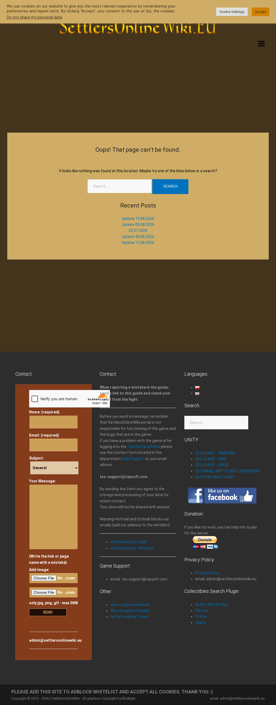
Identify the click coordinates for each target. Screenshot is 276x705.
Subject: (36, 458)
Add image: (39, 570)
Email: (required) (44, 435)
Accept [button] (260, 12)
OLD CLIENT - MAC (210, 459)
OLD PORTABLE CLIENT (215, 477)
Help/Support (133, 459)
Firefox (201, 616)
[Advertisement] (138, 84)
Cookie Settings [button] (231, 12)
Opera (200, 622)
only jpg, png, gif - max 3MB (53, 603)
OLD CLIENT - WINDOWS (215, 453)
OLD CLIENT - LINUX (211, 465)
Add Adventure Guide (129, 542)
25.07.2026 (138, 230)
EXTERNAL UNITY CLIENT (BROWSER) (227, 471)
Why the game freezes (130, 611)
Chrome (202, 610)
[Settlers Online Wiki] (138, 25)
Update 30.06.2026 (138, 236)
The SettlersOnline (143, 446)
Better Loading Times (129, 616)
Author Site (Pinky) (211, 604)
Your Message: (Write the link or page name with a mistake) (49, 521)
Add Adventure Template (132, 548)
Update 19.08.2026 (138, 218)
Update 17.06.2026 (138, 242)
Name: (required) (44, 412)
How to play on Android (130, 605)
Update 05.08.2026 (138, 224)
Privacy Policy (207, 573)
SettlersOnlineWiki (65, 698)
